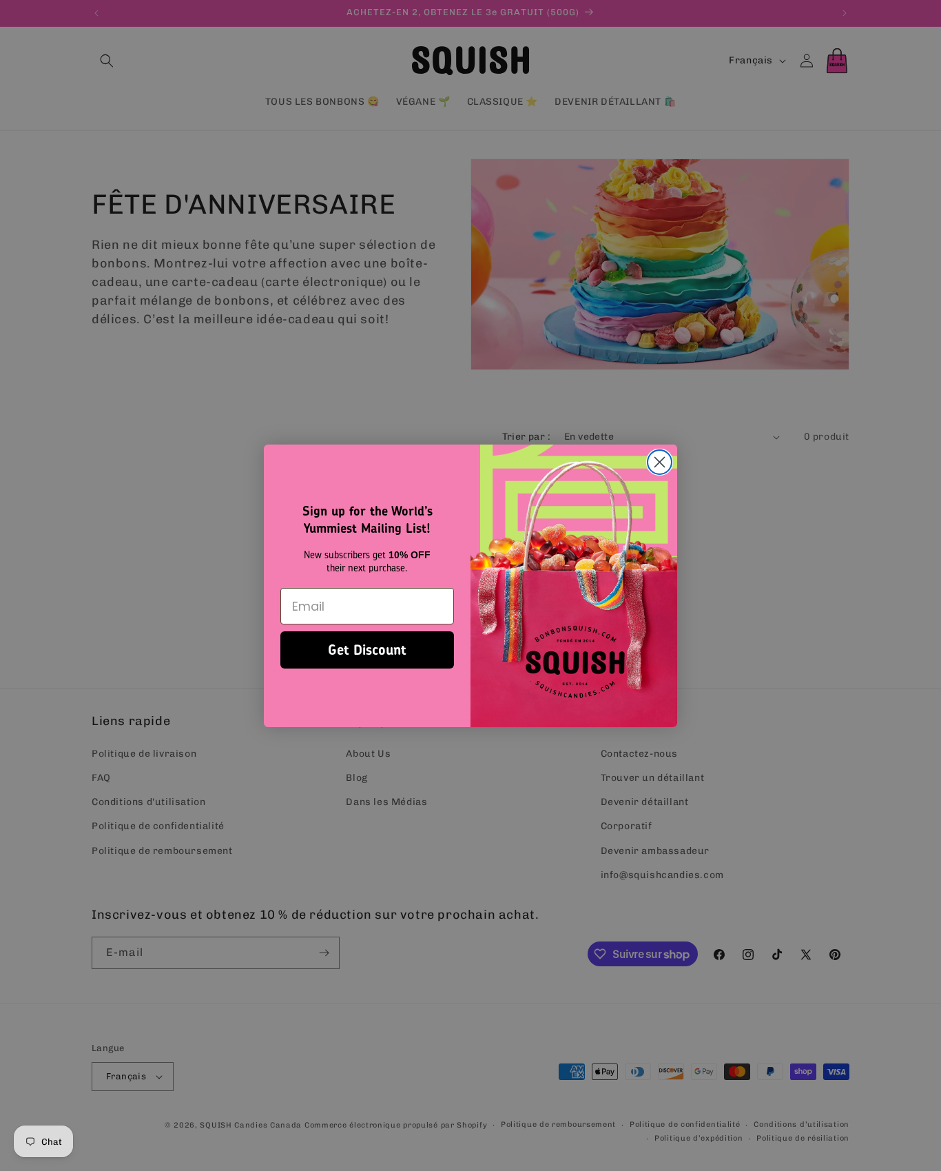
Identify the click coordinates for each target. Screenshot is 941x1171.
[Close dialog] (660, 462)
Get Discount (367, 649)
